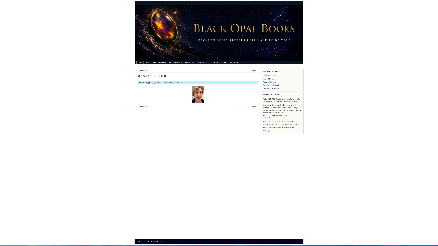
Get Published (202, 62)
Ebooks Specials (269, 76)
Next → (255, 70)
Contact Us (214, 62)
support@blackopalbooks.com (275, 115)
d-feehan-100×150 (175, 83)
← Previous (142, 70)
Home (140, 62)
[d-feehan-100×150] (198, 94)
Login (223, 62)
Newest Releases (269, 79)
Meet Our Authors (159, 62)
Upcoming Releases (271, 88)
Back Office (232, 62)
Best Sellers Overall (271, 85)
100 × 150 (163, 83)
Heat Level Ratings (176, 62)
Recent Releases (269, 82)
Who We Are (189, 62)
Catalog (147, 62)
